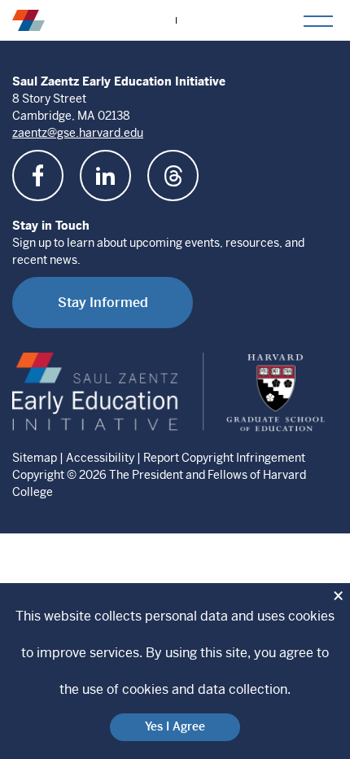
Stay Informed (103, 302)
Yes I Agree (175, 726)
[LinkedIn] (105, 175)
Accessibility (100, 457)
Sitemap (34, 457)
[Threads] (173, 175)
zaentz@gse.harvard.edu (77, 132)
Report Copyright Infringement (224, 457)
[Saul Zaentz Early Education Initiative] (28, 20)
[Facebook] (37, 175)
